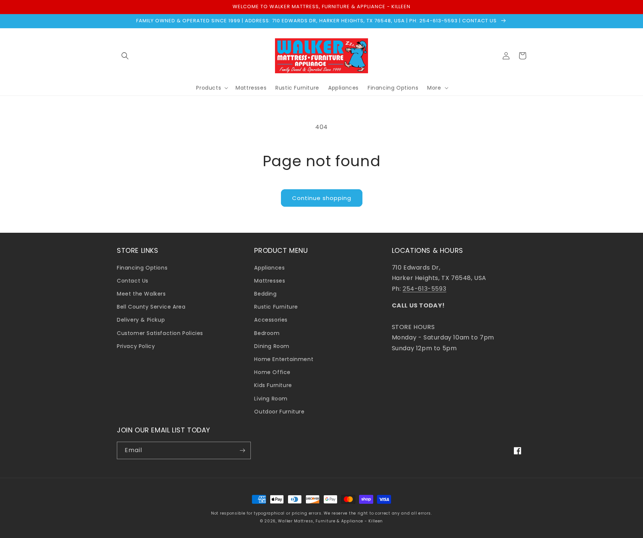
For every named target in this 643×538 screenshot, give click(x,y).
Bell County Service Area (151, 306)
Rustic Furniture (276, 306)
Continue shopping (321, 198)
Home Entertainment (283, 359)
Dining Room (271, 346)
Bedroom (266, 333)
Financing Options (142, 267)
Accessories (271, 319)
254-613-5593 (424, 288)
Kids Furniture (273, 385)
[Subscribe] (242, 450)
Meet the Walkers (141, 293)
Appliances (269, 267)
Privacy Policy (136, 346)
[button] (125, 56)
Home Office (272, 372)
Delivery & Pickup (141, 319)
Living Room (271, 398)
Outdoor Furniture (279, 411)
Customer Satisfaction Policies (160, 333)
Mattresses (269, 280)
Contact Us (132, 280)
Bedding (265, 293)
